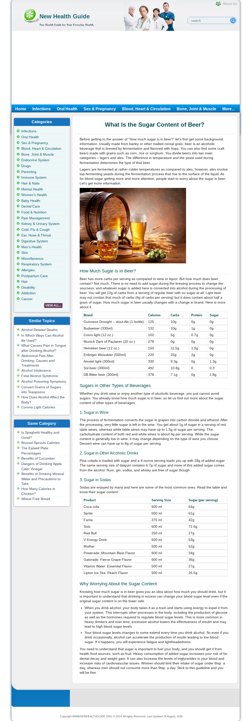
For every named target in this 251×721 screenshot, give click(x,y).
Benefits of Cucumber (38, 458)
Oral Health (67, 109)
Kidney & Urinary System (40, 224)
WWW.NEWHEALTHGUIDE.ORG (92, 716)
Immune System (34, 177)
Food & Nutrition (34, 212)
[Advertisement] (126, 67)
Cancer (27, 299)
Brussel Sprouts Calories (40, 443)
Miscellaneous (32, 258)
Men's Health (31, 247)
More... (228, 109)
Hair (24, 281)
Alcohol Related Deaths (39, 330)
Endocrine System (35, 160)
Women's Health (34, 195)
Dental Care (30, 206)
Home (20, 109)
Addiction (28, 293)
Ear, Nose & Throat (36, 235)
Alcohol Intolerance (36, 370)
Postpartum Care (34, 276)
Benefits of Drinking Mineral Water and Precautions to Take (42, 478)
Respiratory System (36, 264)
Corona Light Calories (38, 407)
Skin (24, 253)
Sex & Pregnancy (100, 109)
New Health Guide (64, 16)
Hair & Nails (30, 183)
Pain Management (35, 218)
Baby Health (30, 201)
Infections (41, 109)
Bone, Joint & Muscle (196, 109)
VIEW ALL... (53, 305)
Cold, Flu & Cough (35, 230)
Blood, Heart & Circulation (146, 109)
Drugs (26, 166)
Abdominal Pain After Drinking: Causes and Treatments (38, 360)
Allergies (28, 270)
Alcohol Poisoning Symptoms (43, 381)
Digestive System (34, 241)
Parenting (28, 172)
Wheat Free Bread (35, 499)
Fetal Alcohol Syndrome (39, 376)
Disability (28, 287)
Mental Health (32, 189)
